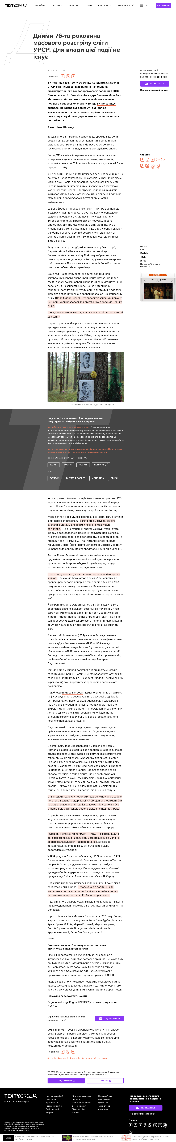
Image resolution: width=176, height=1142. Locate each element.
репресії (63, 1058)
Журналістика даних (81, 1096)
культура (87, 1058)
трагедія (75, 1058)
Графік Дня (103, 1102)
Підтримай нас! (105, 1096)
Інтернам (76, 1112)
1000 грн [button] (83, 465)
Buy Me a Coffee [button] (75, 478)
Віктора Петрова (72, 692)
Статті (48, 1099)
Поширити (53, 76)
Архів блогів (104, 1106)
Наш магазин (104, 1099)
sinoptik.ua (145, 266)
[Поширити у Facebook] (63, 76)
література (101, 1058)
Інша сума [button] (99, 465)
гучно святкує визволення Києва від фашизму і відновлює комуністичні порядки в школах (82, 108)
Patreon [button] (55, 478)
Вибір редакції (52, 1109)
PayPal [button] (114, 478)
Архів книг (103, 1109)
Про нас (49, 1096)
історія (52, 1058)
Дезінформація (79, 1106)
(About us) (58, 1096)
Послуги (76, 1099)
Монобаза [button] (98, 478)
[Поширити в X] (68, 76)
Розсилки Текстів (54, 1106)
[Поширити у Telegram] (73, 76)
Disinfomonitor (78, 1109)
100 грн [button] (53, 465)
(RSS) (54, 1099)
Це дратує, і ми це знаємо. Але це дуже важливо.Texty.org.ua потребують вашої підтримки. (76, 420)
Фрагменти (51, 1102)
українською (27, 1126)
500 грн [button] (68, 465)
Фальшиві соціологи (81, 1102)
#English (49, 1112)
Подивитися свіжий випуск (154, 90)
